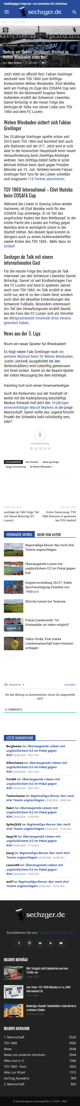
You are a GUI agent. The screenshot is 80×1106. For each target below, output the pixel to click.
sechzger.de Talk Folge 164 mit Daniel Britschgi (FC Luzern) (21, 516)
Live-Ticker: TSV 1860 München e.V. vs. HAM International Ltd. (48, 989)
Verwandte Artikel (19, 534)
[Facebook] (20, 489)
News (39, 45)
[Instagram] (29, 943)
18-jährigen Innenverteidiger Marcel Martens (36, 405)
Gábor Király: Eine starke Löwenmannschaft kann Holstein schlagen (49, 643)
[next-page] (12, 658)
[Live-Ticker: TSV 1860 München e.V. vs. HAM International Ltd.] (13, 992)
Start (4, 21)
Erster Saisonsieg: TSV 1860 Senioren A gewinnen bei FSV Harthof (59, 516)
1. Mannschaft (18, 21)
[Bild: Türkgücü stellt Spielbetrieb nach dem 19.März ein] (13, 973)
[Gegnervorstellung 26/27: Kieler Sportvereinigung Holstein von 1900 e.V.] (13, 587)
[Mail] (40, 943)
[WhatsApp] (38, 489)
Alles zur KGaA (27, 45)
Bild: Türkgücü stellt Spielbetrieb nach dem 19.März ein (47, 970)
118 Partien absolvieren (46, 179)
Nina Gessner (15, 62)
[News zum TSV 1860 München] (40, 12)
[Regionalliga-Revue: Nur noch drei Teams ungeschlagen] (13, 549)
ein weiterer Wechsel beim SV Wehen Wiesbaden (38, 354)
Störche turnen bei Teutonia (45, 601)
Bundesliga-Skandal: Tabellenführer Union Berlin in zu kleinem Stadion (51, 1008)
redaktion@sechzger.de (56, 932)
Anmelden (70, 684)
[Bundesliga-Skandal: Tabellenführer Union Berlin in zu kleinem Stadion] (13, 1010)
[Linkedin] (47, 489)
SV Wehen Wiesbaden (41, 466)
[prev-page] (6, 658)
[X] (29, 489)
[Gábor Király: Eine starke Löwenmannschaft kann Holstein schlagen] (13, 643)
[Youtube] (61, 943)
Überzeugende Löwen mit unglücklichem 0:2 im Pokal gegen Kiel (50, 568)
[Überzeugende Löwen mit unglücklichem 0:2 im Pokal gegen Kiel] (13, 568)
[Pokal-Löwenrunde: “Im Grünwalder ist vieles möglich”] (13, 624)
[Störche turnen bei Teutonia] (13, 606)
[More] (65, 489)
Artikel (9, 246)
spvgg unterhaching (16, 466)
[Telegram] (56, 489)
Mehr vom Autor (49, 534)
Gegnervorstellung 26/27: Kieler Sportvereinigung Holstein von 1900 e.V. (48, 587)
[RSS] (50, 943)
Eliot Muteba (31, 461)
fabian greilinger (51, 461)
